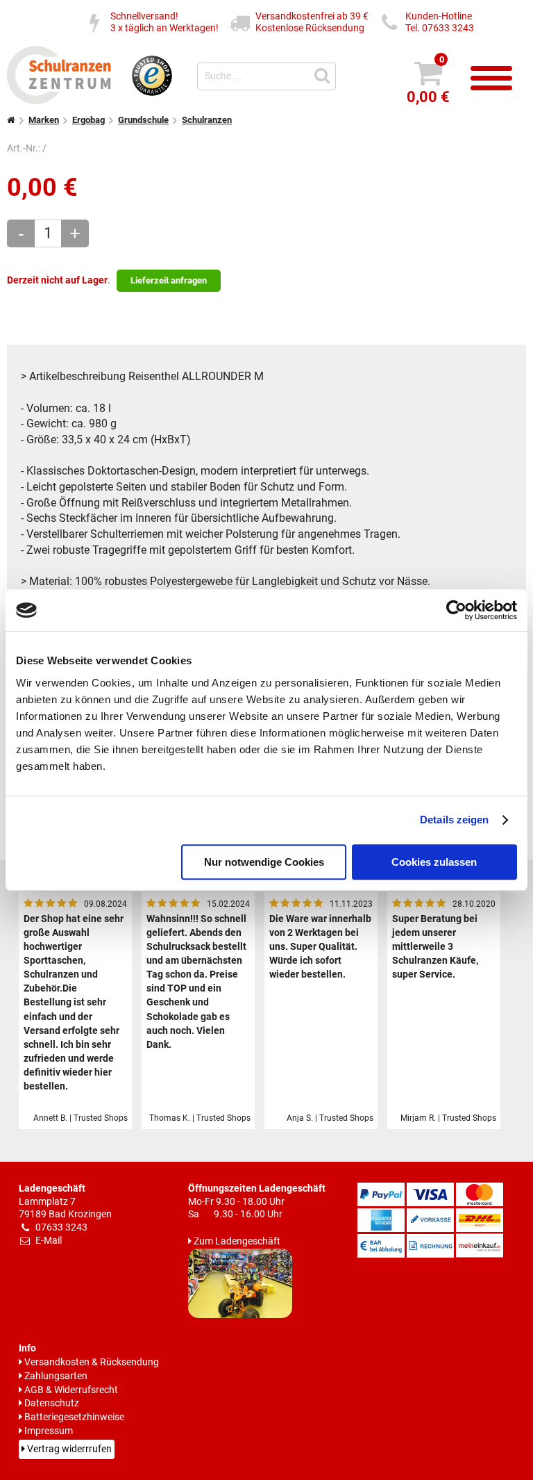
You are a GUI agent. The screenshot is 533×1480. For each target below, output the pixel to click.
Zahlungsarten (55, 1376)
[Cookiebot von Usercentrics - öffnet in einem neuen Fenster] (456, 610)
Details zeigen (454, 819)
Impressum (48, 1431)
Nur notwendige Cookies (264, 862)
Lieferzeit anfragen (168, 280)
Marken (43, 120)
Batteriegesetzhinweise (74, 1417)
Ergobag (88, 120)
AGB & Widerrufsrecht (71, 1390)
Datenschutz (51, 1403)
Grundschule (143, 120)
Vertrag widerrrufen (69, 1449)
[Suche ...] (324, 74)
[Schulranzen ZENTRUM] (59, 99)
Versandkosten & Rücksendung (91, 1362)
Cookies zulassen (434, 862)
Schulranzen (207, 120)
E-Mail (48, 1241)
